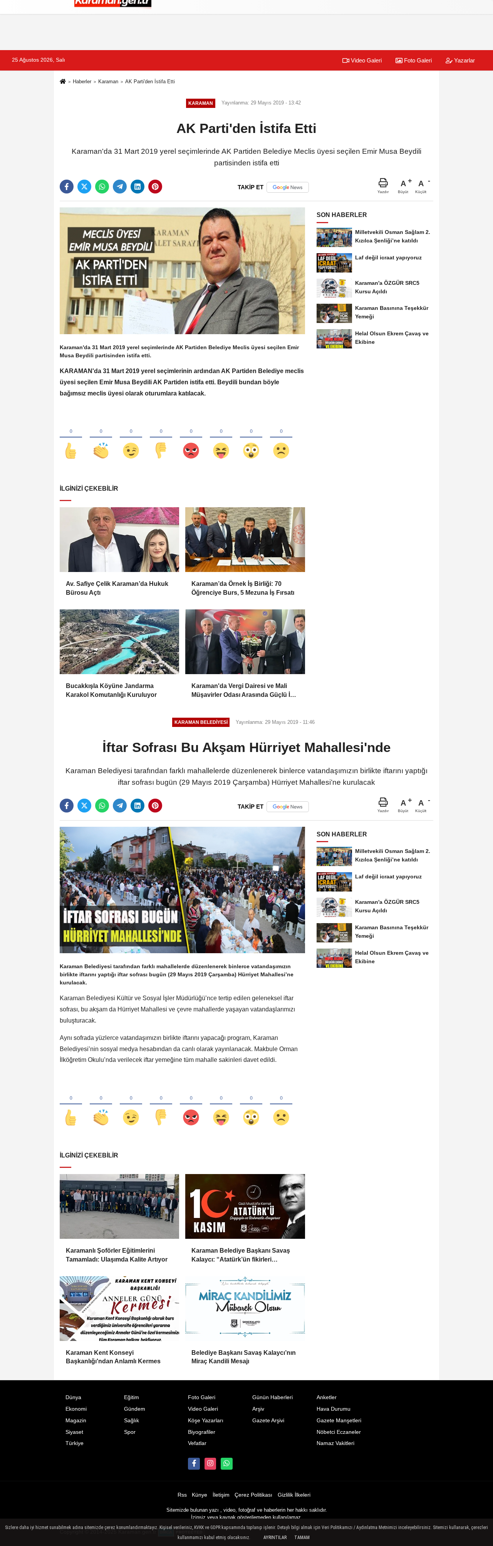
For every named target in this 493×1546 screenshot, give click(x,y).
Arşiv (258, 1409)
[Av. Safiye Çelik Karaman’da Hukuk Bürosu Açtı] (119, 539)
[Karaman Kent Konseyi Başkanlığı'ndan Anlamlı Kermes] (119, 1308)
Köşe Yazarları (205, 1420)
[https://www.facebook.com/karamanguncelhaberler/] (194, 1463)
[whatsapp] (102, 186)
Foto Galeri (417, 60)
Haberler (82, 81)
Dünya (73, 1397)
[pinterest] (155, 186)
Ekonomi (76, 1409)
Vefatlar (197, 1443)
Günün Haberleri (272, 1397)
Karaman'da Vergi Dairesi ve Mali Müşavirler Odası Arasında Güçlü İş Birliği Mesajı (242, 691)
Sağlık (131, 1420)
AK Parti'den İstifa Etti (150, 81)
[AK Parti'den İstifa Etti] (182, 270)
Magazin (75, 1420)
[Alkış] (101, 437)
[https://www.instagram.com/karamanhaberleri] (210, 1463)
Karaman (108, 81)
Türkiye (74, 1443)
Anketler (327, 1397)
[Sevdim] (131, 437)
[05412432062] (226, 1463)
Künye (199, 1495)
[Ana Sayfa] (63, 82)
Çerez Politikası (253, 1495)
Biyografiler (201, 1432)
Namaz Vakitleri (335, 1443)
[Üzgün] (281, 437)
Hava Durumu (333, 1409)
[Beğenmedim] (161, 437)
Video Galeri (365, 60)
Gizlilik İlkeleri (294, 1495)
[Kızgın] (191, 437)
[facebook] (67, 186)
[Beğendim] (71, 437)
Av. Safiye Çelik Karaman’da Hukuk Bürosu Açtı (117, 588)
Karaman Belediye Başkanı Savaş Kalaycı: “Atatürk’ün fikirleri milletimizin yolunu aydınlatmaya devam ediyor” (240, 1255)
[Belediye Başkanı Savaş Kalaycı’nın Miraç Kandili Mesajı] (245, 1308)
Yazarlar (464, 60)
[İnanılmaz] (251, 437)
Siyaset (74, 1432)
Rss (182, 1495)
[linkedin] (137, 186)
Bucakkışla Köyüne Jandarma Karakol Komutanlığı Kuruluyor (111, 690)
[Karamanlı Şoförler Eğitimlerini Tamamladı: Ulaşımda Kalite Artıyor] (119, 1206)
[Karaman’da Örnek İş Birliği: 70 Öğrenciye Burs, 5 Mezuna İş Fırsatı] (245, 539)
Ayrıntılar (275, 1537)
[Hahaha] (221, 437)
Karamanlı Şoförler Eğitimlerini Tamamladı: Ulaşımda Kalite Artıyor (117, 1254)
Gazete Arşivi (268, 1420)
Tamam (302, 1537)
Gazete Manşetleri (339, 1420)
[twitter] (84, 186)
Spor (130, 1432)
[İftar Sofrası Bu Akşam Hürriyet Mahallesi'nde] (182, 890)
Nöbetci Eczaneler (339, 1432)
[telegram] (120, 186)
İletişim (221, 1495)
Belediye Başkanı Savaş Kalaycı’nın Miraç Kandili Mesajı (243, 1356)
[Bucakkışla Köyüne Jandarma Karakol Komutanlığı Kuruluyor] (119, 641)
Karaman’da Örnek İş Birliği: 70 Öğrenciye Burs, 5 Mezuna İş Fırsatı (242, 588)
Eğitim (131, 1397)
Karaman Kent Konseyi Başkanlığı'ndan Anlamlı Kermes (113, 1356)
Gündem (134, 1409)
